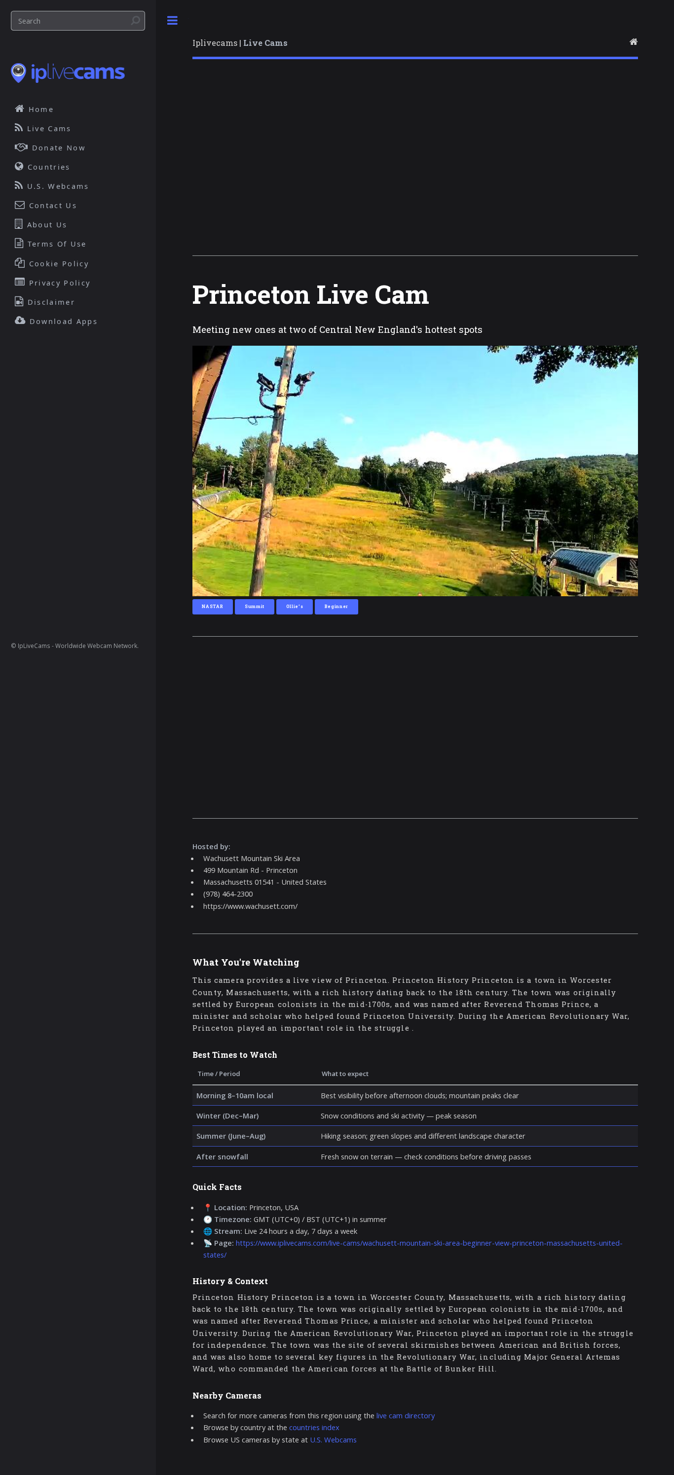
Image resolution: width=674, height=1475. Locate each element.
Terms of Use (56, 244)
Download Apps (62, 321)
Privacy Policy (58, 283)
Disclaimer (50, 302)
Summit (254, 606)
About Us (46, 224)
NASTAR (212, 606)
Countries (48, 167)
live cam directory (405, 1415)
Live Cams (48, 128)
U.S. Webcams (333, 1439)
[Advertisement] (415, 165)
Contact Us (51, 205)
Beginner (336, 606)
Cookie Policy (57, 263)
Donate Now (57, 147)
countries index (314, 1427)
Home (40, 109)
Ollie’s (294, 606)
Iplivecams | (240, 42)
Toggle (172, 20)
